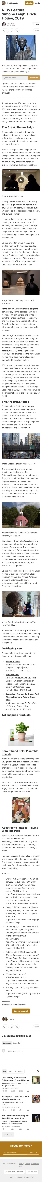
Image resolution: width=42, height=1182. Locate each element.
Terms (27, 1164)
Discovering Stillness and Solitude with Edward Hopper (15, 1078)
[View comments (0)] (12, 30)
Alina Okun (11, 23)
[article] (21, 1084)
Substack (10, 1177)
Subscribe (29, 3)
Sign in (37, 3)
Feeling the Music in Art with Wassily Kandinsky (15, 1097)
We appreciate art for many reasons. (12, 1103)
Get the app (32, 1172)
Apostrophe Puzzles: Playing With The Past (20, 829)
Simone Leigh (12, 675)
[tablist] (11, 1043)
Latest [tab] (10, 1071)
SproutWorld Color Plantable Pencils (20, 752)
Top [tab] (4, 1071)
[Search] (38, 1071)
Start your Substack (15, 1172)
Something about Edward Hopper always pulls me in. (15, 1084)
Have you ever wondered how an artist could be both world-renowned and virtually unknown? (15, 1122)
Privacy (21, 1164)
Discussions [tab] (19, 1071)
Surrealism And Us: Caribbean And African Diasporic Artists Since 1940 (22, 697)
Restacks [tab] (16, 1043)
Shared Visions (13, 661)
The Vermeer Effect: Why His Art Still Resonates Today (15, 1116)
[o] (21, 180)
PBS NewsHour (16, 196)
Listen (37, 24)
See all (6, 1134)
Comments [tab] (7, 1043)
